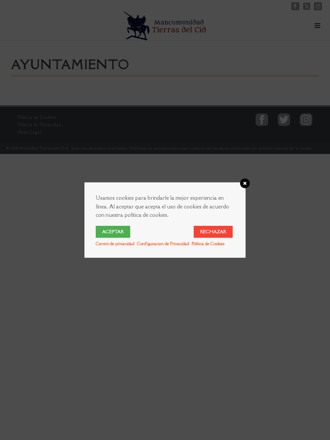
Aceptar (113, 231)
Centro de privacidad (115, 243)
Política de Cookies (208, 243)
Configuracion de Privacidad (163, 243)
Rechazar (213, 231)
